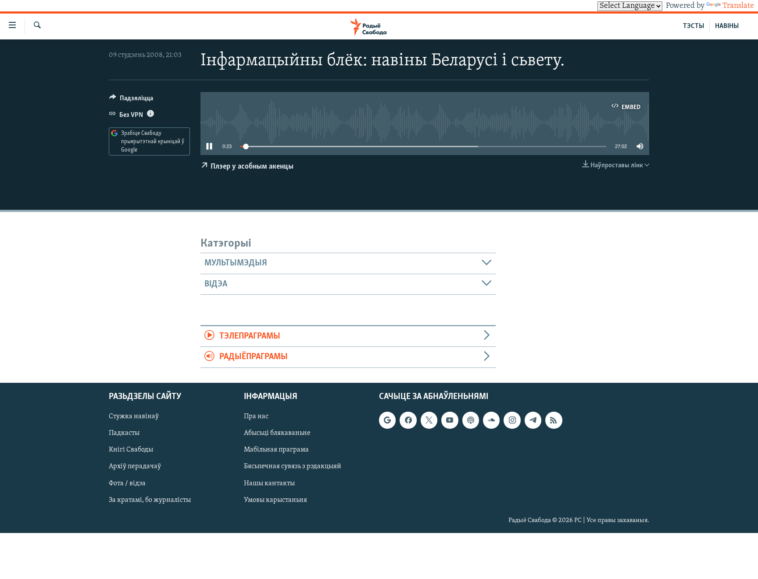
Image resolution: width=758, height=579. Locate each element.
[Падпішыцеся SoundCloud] (491, 420)
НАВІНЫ (727, 26)
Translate (738, 6)
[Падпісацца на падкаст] (470, 420)
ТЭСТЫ (693, 26)
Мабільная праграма (276, 449)
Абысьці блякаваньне (277, 433)
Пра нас (256, 416)
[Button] (131, 100)
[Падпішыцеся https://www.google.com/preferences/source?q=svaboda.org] (387, 420)
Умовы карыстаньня (275, 499)
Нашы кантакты (269, 483)
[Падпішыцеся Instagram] (512, 420)
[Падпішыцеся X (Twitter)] (429, 420)
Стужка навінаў (134, 416)
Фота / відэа (127, 483)
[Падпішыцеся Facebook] (408, 420)
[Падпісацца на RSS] (553, 420)
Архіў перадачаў (135, 466)
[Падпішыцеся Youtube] (449, 420)
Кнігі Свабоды (131, 449)
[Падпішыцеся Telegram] (533, 420)
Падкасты (124, 433)
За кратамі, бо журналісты (150, 499)
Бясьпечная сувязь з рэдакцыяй (292, 466)
